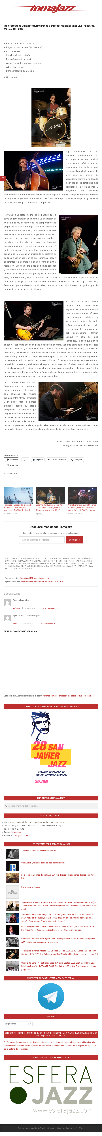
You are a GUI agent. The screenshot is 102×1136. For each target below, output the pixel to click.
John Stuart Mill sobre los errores (34, 578)
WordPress (80, 1128)
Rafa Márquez (57, 566)
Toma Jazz (70, 566)
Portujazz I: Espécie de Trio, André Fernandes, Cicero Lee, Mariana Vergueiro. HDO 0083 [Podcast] (18, 507)
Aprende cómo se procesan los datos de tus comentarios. (68, 696)
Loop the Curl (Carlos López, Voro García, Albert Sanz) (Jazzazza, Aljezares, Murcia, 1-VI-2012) (50, 507)
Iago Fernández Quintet (64, 563)
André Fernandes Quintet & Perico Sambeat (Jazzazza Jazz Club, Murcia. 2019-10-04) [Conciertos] (82, 507)
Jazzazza (82, 563)
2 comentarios (25, 569)
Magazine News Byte (57, 1128)
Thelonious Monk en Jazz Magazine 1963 (39, 851)
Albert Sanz (75, 561)
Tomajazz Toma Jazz (23, 835)
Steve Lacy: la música (30, 887)
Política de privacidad (26, 1128)
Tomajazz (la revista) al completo (35, 561)
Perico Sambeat (42, 566)
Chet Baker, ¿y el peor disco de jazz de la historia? (43, 863)
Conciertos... (11, 561)
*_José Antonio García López (61, 558)
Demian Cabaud (29, 563)
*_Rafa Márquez (84, 558)
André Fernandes (13, 563)
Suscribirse (74, 540)
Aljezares (87, 561)
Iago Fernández (44, 563)
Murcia (30, 566)
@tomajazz (16, 832)
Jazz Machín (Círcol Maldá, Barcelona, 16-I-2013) (42, 581)
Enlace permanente (50, 608)
